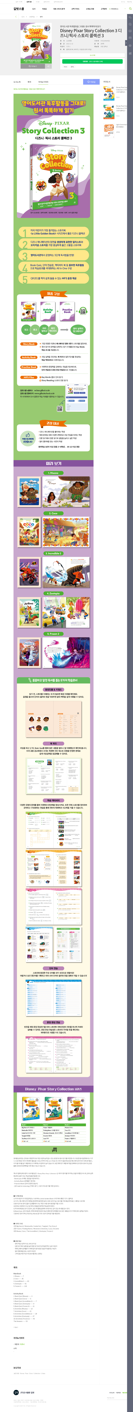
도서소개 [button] (17, 81)
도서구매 (92, 55)
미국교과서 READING (115, 8)
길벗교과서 (47, 2)
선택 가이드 (75, 9)
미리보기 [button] (34, 66)
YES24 (65, 67)
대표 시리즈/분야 (59, 9)
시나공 (37, 2)
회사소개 (111, 1393)
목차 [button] (29, 81)
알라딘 (72, 67)
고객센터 (104, 9)
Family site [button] (110, 1398)
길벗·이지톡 (19, 2)
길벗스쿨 (29, 2)
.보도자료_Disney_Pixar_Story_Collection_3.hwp (29, 1373)
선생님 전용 (90, 9)
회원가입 (129, 1)
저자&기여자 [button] (43, 81)
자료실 (44, 9)
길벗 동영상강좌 (58, 2)
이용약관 (118, 1393)
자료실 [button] (92, 81)
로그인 (123, 1)
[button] (48, 66)
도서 (33, 9)
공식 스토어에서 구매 (93, 61)
